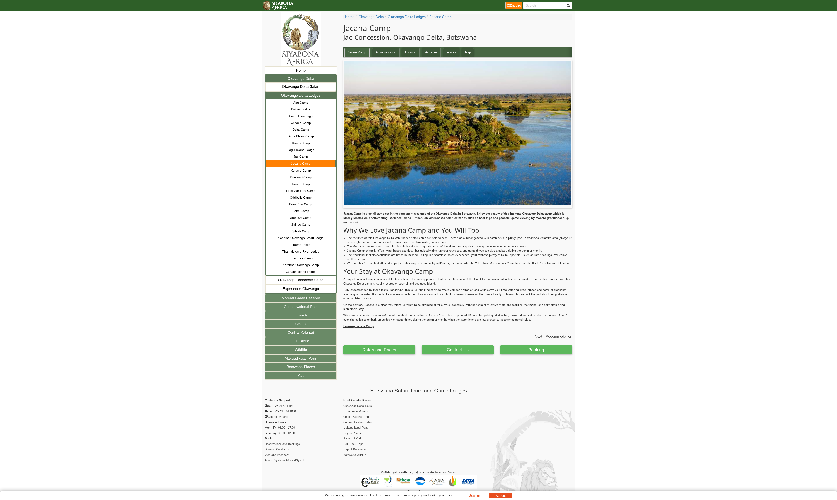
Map (300, 376)
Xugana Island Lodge (301, 271)
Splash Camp (300, 231)
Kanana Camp (301, 170)
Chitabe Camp (301, 123)
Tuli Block (301, 341)
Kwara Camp (301, 184)
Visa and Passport (277, 454)
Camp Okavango (301, 116)
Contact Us (458, 349)
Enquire (516, 5)
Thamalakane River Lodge (300, 251)
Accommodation (385, 52)
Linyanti (300, 315)
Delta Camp (301, 129)
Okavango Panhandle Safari (301, 280)
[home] (278, 5)
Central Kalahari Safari (357, 422)
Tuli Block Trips (353, 444)
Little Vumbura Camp (301, 190)
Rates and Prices (379, 349)
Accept (501, 495)
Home (301, 70)
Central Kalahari (301, 332)
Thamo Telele (300, 244)
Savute (301, 324)
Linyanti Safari (352, 433)
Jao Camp (301, 156)
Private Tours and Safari (440, 472)
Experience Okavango (301, 289)
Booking (536, 349)
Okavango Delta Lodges (300, 95)
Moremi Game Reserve (301, 298)
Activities (431, 52)
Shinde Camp (300, 224)
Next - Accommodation (553, 336)
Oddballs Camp (300, 197)
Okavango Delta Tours (357, 405)
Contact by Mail (278, 416)
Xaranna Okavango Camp (300, 265)
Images (451, 52)
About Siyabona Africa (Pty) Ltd (285, 460)
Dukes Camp (301, 143)
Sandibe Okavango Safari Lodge (301, 238)
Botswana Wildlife (354, 454)
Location (410, 52)
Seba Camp (301, 211)
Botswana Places (301, 367)
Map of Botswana (354, 449)
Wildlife (301, 350)
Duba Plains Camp (301, 136)
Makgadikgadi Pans (301, 358)
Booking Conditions (277, 449)
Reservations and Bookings (282, 444)
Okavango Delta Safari (300, 86)
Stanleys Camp (300, 217)
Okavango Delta (301, 79)
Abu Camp (300, 102)
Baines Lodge (300, 109)
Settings (475, 495)
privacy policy (412, 495)
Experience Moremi (355, 411)
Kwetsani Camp (301, 177)
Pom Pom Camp (300, 204)
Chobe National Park (301, 307)
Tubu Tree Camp (301, 258)
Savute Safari (352, 438)
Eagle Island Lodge (300, 150)
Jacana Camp (300, 163)
